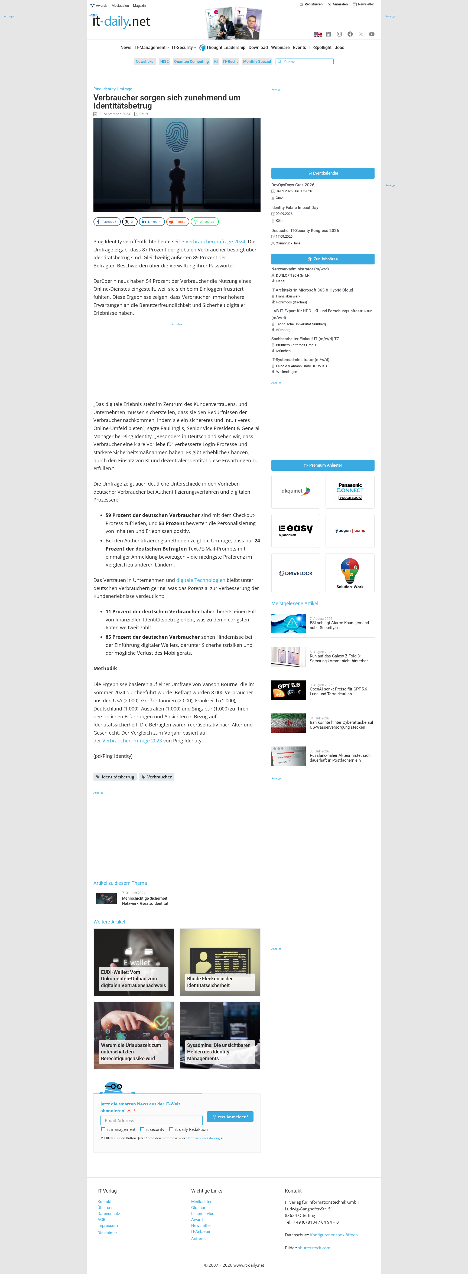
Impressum (108, 1225)
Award (197, 1219)
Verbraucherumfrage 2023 (132, 740)
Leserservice (202, 1213)
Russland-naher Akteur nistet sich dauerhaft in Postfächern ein (340, 758)
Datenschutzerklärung (203, 1138)
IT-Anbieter (200, 1231)
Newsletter (201, 1225)
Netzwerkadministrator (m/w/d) (300, 269)
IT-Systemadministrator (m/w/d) (300, 359)
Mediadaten (201, 1201)
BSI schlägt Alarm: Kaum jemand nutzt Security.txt (339, 625)
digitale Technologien (200, 580)
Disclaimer (107, 1232)
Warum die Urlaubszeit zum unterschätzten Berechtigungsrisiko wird (131, 1052)
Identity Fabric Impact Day (294, 207)
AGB (101, 1219)
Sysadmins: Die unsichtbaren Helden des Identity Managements (219, 1052)
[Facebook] (350, 34)
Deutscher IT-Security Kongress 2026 (305, 230)
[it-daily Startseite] (130, 21)
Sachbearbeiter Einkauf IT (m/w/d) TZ (305, 338)
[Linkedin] (328, 34)
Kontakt (105, 1201)
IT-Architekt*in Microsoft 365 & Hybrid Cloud (312, 290)
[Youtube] (371, 34)
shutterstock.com (314, 1247)
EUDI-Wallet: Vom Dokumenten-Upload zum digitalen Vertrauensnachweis (133, 978)
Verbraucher (159, 777)
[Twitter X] (361, 34)
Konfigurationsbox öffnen (334, 1234)
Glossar (198, 1207)
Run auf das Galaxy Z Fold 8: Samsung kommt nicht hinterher (339, 658)
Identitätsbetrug (118, 777)
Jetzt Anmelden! (232, 1116)
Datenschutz (109, 1213)
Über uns (105, 1207)
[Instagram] (339, 34)
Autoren (198, 1238)
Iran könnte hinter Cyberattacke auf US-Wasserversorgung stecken (341, 725)
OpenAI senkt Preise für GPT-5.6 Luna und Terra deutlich (338, 691)
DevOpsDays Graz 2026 (292, 184)
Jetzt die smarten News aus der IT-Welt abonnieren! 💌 (140, 1107)
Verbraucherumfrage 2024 (215, 241)
